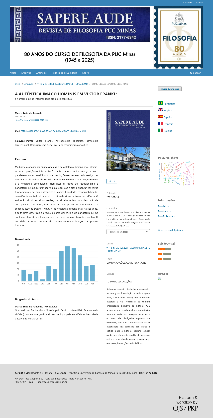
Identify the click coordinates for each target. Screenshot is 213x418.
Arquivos (26, 72)
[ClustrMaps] (159, 278)
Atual (13, 72)
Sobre (86, 72)
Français (168, 124)
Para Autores (164, 211)
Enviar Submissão (169, 88)
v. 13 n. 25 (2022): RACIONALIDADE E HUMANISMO (62, 83)
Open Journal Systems (170, 230)
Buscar (196, 72)
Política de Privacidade (64, 72)
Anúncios (41, 72)
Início (17, 83)
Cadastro (187, 2)
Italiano (167, 130)
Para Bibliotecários (167, 216)
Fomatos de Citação (118, 231)
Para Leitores (164, 206)
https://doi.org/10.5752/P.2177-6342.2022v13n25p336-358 (53, 130)
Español (168, 117)
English (167, 110)
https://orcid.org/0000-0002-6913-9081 (32, 120)
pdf (113, 181)
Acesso (199, 2)
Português (169, 103)
